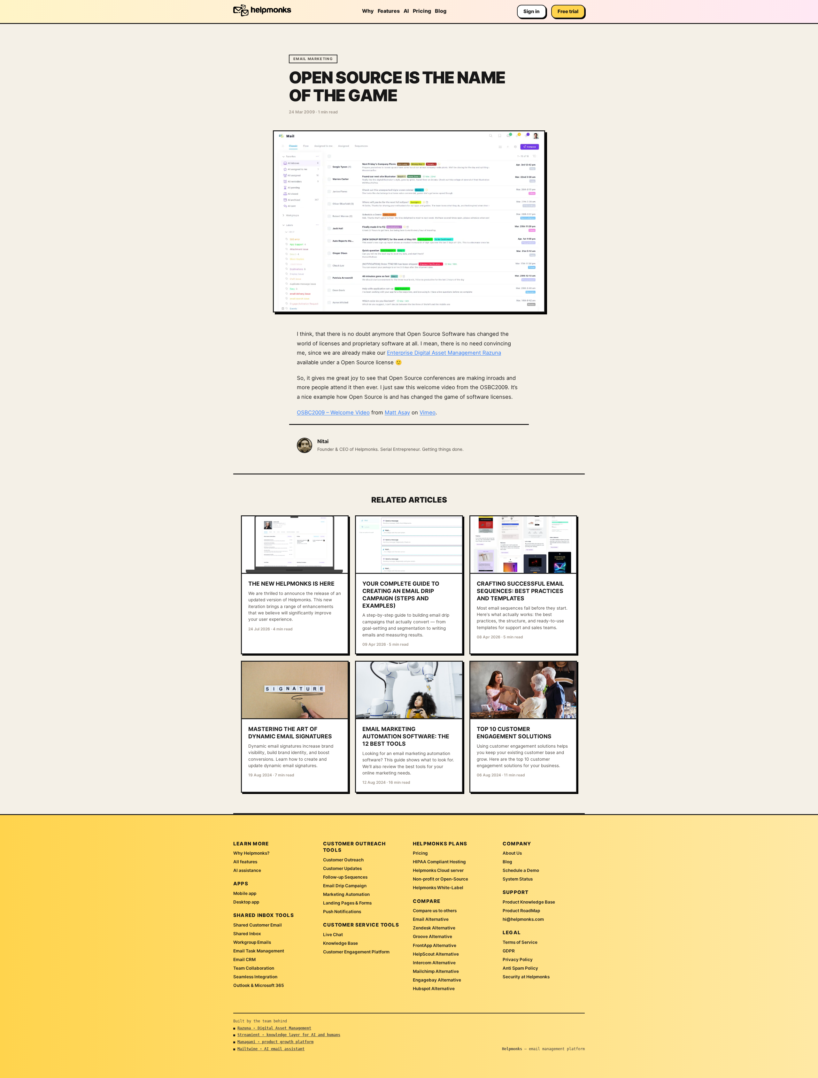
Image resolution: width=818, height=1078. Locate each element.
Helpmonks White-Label (438, 887)
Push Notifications (342, 911)
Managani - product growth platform (275, 1042)
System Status (518, 879)
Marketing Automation (346, 894)
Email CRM (244, 959)
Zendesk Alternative (434, 927)
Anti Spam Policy (520, 968)
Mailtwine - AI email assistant (271, 1049)
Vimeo (428, 412)
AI (406, 11)
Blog (440, 11)
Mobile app (244, 893)
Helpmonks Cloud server (438, 870)
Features (389, 11)
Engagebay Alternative (437, 979)
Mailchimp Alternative (436, 971)
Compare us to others (435, 910)
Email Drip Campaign (345, 885)
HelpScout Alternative (436, 954)
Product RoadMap (521, 910)
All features (245, 861)
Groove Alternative (432, 936)
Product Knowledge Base (529, 902)
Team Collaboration (253, 968)
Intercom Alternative (434, 962)
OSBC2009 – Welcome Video (333, 412)
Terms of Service (520, 942)
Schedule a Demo (521, 870)
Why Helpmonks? (251, 853)
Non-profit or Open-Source (440, 879)
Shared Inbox (247, 933)
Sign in (531, 11)
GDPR (509, 950)
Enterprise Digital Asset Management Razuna (444, 353)
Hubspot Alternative (434, 988)
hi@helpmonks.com (523, 919)
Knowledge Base (340, 943)
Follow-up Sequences (345, 877)
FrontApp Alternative (434, 945)
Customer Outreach (343, 859)
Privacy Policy (518, 959)
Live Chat (333, 934)
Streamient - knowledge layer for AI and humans (288, 1035)
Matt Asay (397, 412)
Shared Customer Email (257, 925)
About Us (512, 853)
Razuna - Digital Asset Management (274, 1028)
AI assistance (247, 870)
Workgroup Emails (252, 942)
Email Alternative (431, 919)
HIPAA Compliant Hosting (439, 861)
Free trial (568, 11)
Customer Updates (342, 868)
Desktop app (246, 902)
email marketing (313, 59)
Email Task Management (258, 950)
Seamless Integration (255, 976)
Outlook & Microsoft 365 (258, 985)
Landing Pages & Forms (347, 902)
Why (368, 11)
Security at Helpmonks (526, 976)
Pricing (422, 11)
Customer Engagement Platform (356, 951)
